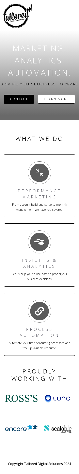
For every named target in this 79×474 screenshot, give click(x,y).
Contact (19, 99)
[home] (1, 3)
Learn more (56, 99)
